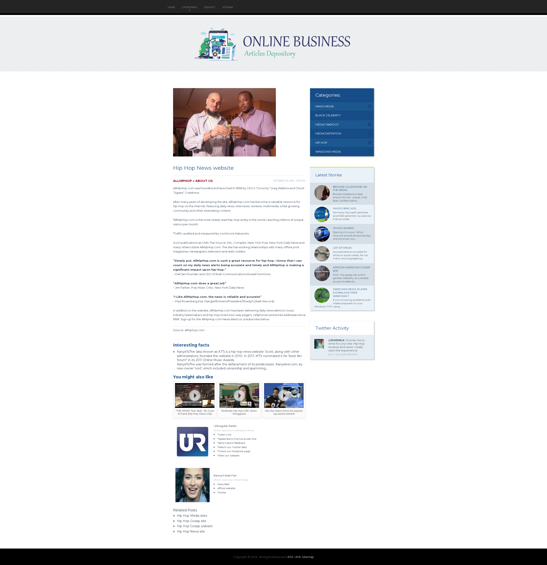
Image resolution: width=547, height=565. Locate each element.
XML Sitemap (304, 557)
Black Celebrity (328, 115)
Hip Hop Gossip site (191, 521)
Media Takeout (326, 124)
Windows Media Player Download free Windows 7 (350, 292)
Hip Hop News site (191, 531)
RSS (290, 557)
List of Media (342, 247)
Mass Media (324, 106)
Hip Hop (321, 142)
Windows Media (328, 151)
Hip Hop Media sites (192, 516)
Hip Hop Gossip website (195, 526)
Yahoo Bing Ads (344, 208)
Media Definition (328, 133)
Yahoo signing (343, 228)
